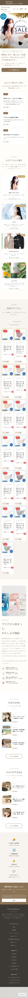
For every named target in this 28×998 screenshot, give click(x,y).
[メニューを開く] (25, 9)
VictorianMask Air (17, 321)
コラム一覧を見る (14, 756)
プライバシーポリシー (14, 933)
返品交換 (14, 963)
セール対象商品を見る (14, 70)
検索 (14, 927)
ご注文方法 (14, 954)
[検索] (14, 9)
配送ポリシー (14, 942)
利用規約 (14, 930)
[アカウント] (17, 9)
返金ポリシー (14, 945)
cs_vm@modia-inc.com (14, 977)
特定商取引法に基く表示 (14, 939)
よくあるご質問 (14, 969)
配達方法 (14, 957)
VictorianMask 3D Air (14, 324)
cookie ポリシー (14, 936)
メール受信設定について (14, 966)
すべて (8, 321)
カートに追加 (6, 361)
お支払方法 (14, 960)
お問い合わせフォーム (15, 982)
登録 (14, 900)
